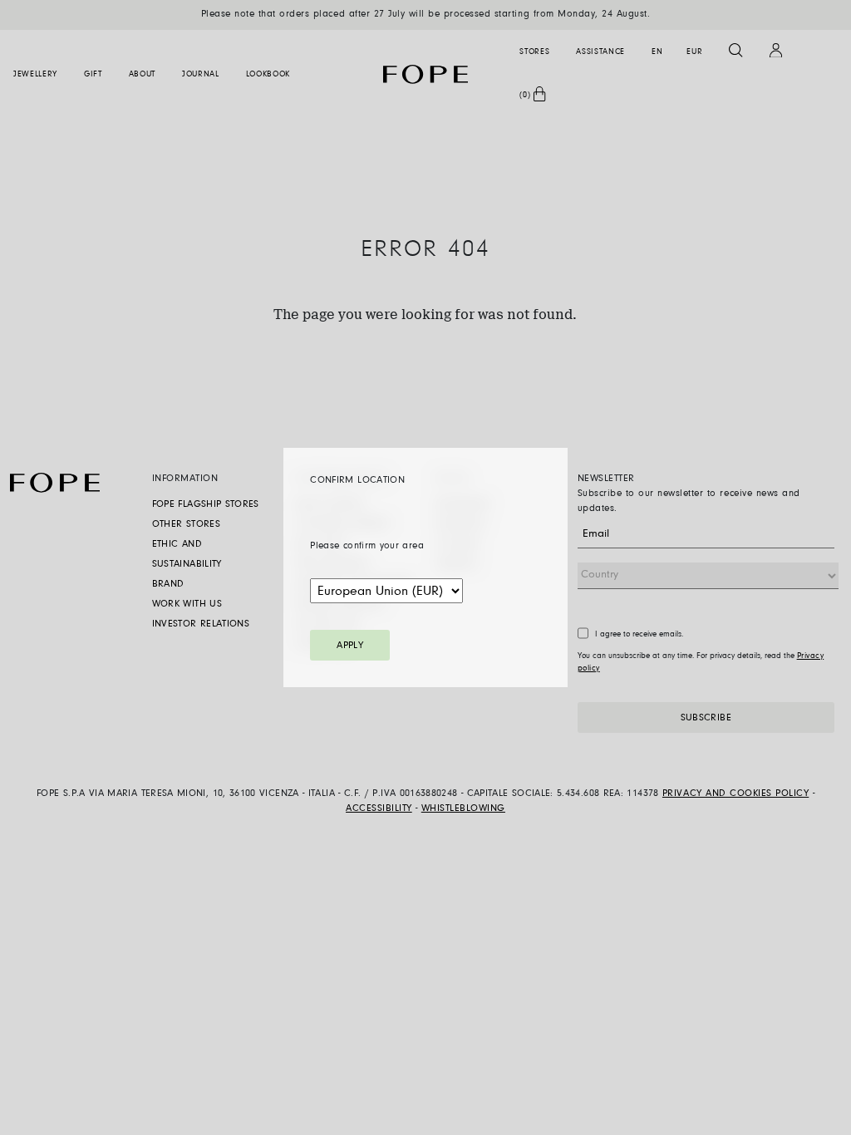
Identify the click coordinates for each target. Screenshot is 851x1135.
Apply (350, 646)
